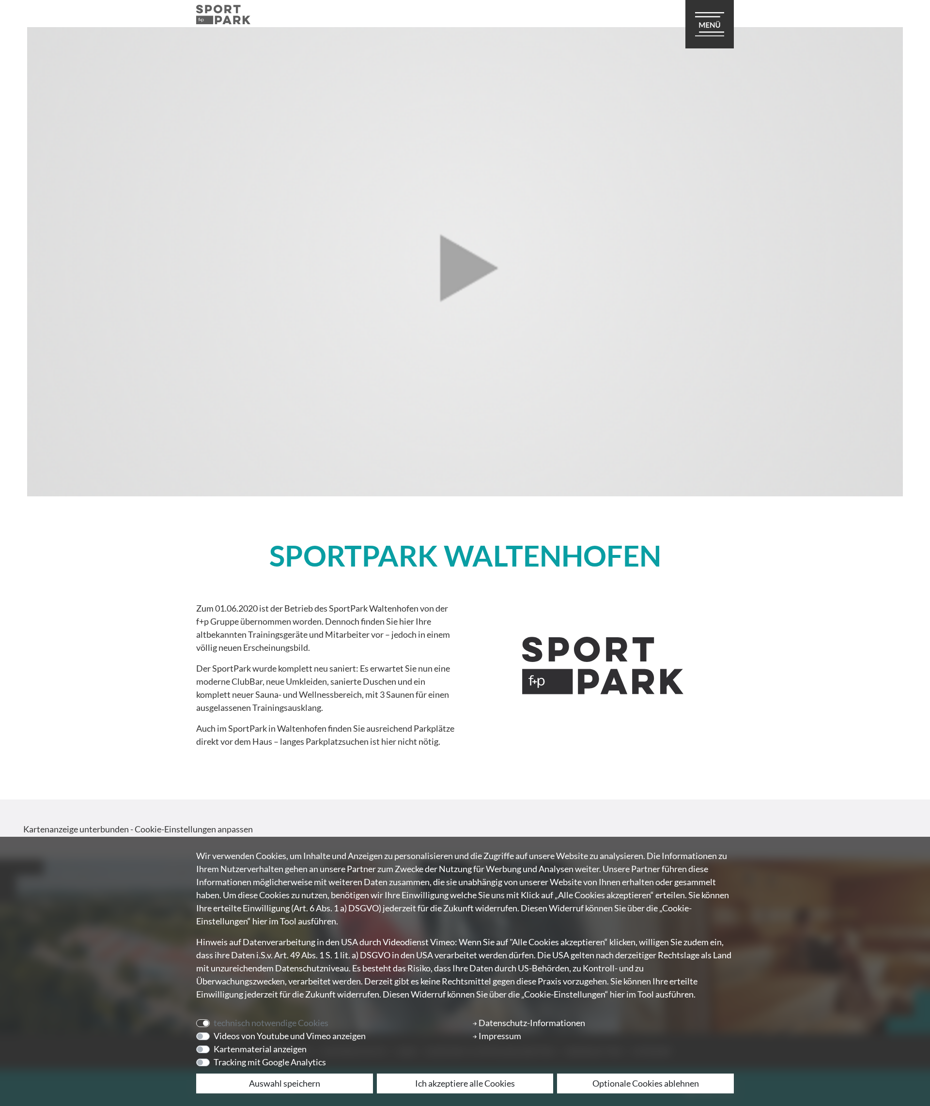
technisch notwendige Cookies (271, 1022)
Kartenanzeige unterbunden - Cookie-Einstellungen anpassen (138, 829)
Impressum (499, 1035)
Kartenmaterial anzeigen (260, 1049)
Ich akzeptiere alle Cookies (465, 1083)
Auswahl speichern (284, 1083)
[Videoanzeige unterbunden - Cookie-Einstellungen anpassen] (465, 261)
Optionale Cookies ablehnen (645, 1083)
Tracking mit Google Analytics (270, 1062)
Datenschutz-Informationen (531, 1022)
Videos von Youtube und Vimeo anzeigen (290, 1035)
